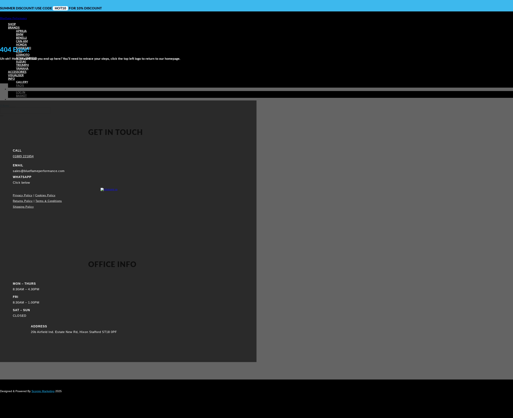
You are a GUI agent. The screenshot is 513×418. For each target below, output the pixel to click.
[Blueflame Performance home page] (13, 18)
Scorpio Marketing (43, 391)
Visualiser (16, 75)
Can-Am (22, 41)
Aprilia (21, 31)
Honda (21, 45)
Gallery (22, 82)
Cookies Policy (45, 195)
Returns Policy (23, 200)
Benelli (21, 38)
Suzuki (21, 62)
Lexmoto (22, 55)
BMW (19, 34)
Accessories (17, 72)
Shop (12, 24)
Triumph (22, 65)
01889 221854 (23, 156)
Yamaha (22, 68)
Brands (14, 27)
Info (11, 79)
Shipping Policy (23, 206)
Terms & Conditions (48, 200)
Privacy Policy (22, 195)
